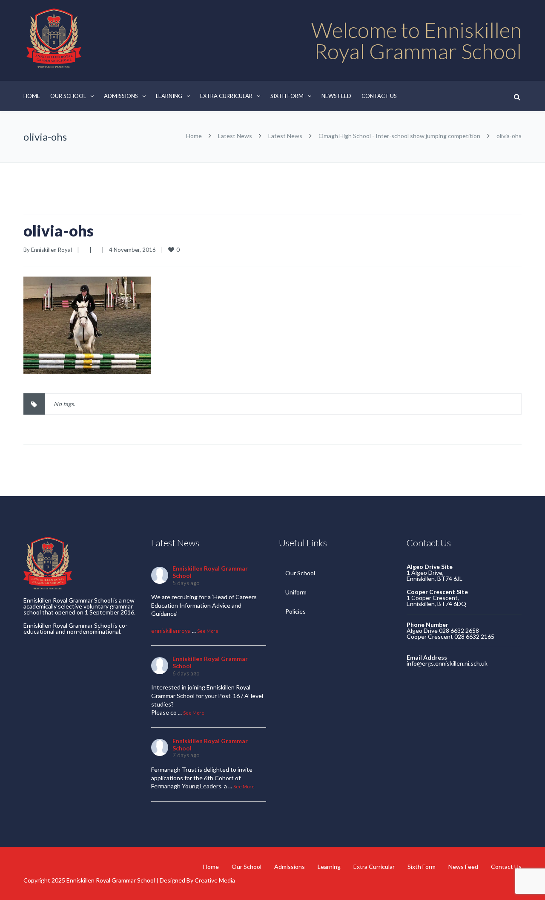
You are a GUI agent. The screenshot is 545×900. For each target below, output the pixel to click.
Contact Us (379, 95)
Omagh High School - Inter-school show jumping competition (399, 135)
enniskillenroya (171, 630)
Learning (169, 95)
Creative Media (215, 880)
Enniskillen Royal (51, 249)
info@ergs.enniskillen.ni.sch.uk (447, 663)
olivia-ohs (58, 230)
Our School (68, 95)
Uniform (296, 592)
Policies (295, 611)
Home (31, 95)
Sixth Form (287, 95)
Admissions (121, 95)
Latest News (235, 135)
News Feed (336, 95)
